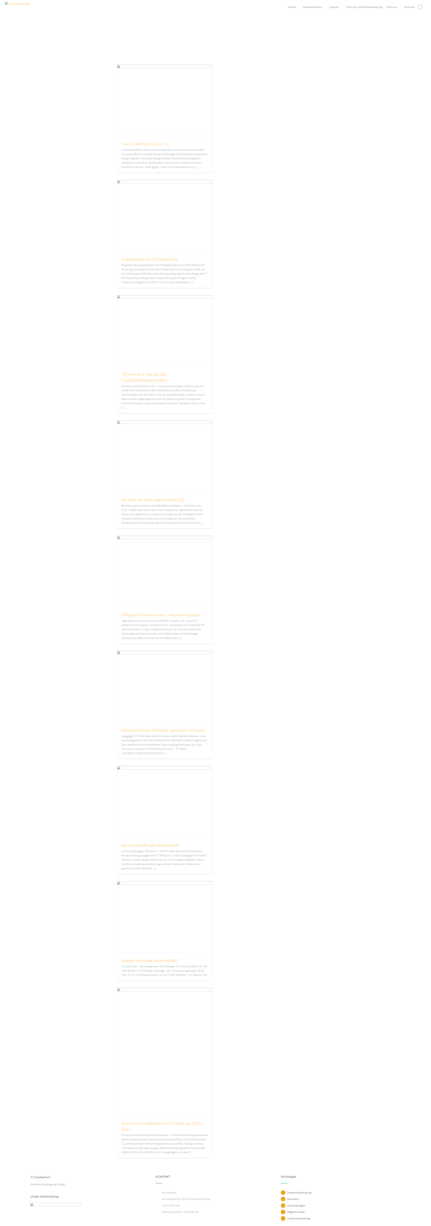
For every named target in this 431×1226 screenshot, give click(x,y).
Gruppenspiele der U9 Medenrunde (149, 259)
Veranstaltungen (296, 1205)
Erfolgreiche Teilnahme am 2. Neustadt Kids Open (161, 615)
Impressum (293, 1199)
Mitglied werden (296, 1212)
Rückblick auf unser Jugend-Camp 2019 (153, 499)
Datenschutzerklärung (299, 1192)
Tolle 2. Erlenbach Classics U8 (145, 144)
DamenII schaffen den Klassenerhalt (150, 845)
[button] (420, 7)
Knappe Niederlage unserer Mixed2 (149, 960)
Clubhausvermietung (298, 1218)
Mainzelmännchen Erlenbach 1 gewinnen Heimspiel (162, 730)
